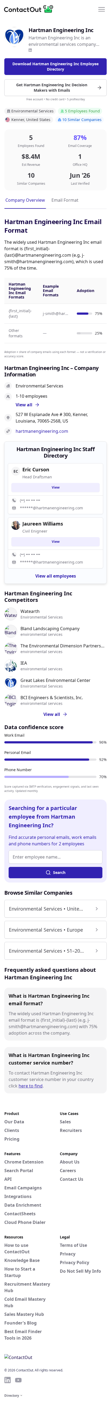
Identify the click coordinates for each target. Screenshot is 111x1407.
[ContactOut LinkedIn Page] (7, 1380)
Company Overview (25, 200)
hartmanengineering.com (42, 431)
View (56, 487)
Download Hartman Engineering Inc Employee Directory (55, 66)
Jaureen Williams (42, 523)
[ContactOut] (30, 9)
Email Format (64, 200)
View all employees (55, 576)
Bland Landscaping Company (49, 629)
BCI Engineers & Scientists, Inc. (51, 698)
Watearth (30, 611)
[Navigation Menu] (101, 9)
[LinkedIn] (30, 50)
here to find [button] (31, 1086)
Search (59, 872)
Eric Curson (35, 469)
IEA (23, 663)
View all (51, 714)
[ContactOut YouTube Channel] (18, 1380)
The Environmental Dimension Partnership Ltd (63, 646)
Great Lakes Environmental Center (55, 680)
